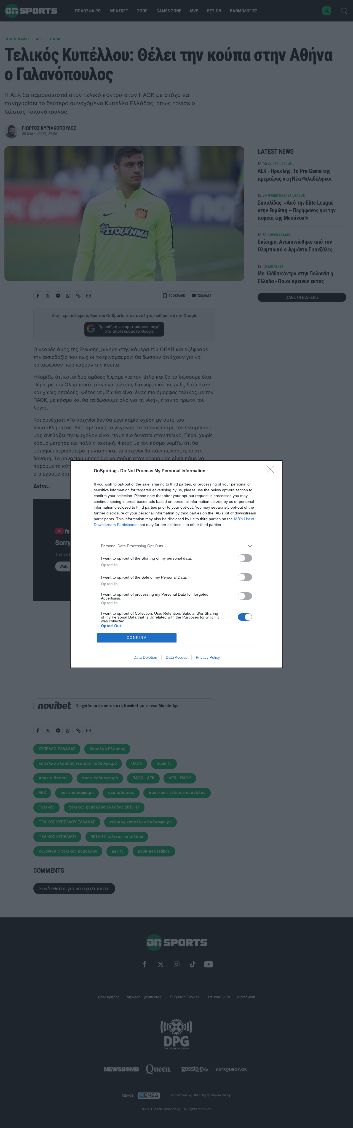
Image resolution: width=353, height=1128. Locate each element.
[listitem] (176, 546)
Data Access (176, 657)
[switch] (245, 558)
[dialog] (176, 564)
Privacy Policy (208, 657)
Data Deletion (145, 657)
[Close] (272, 471)
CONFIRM (137, 638)
